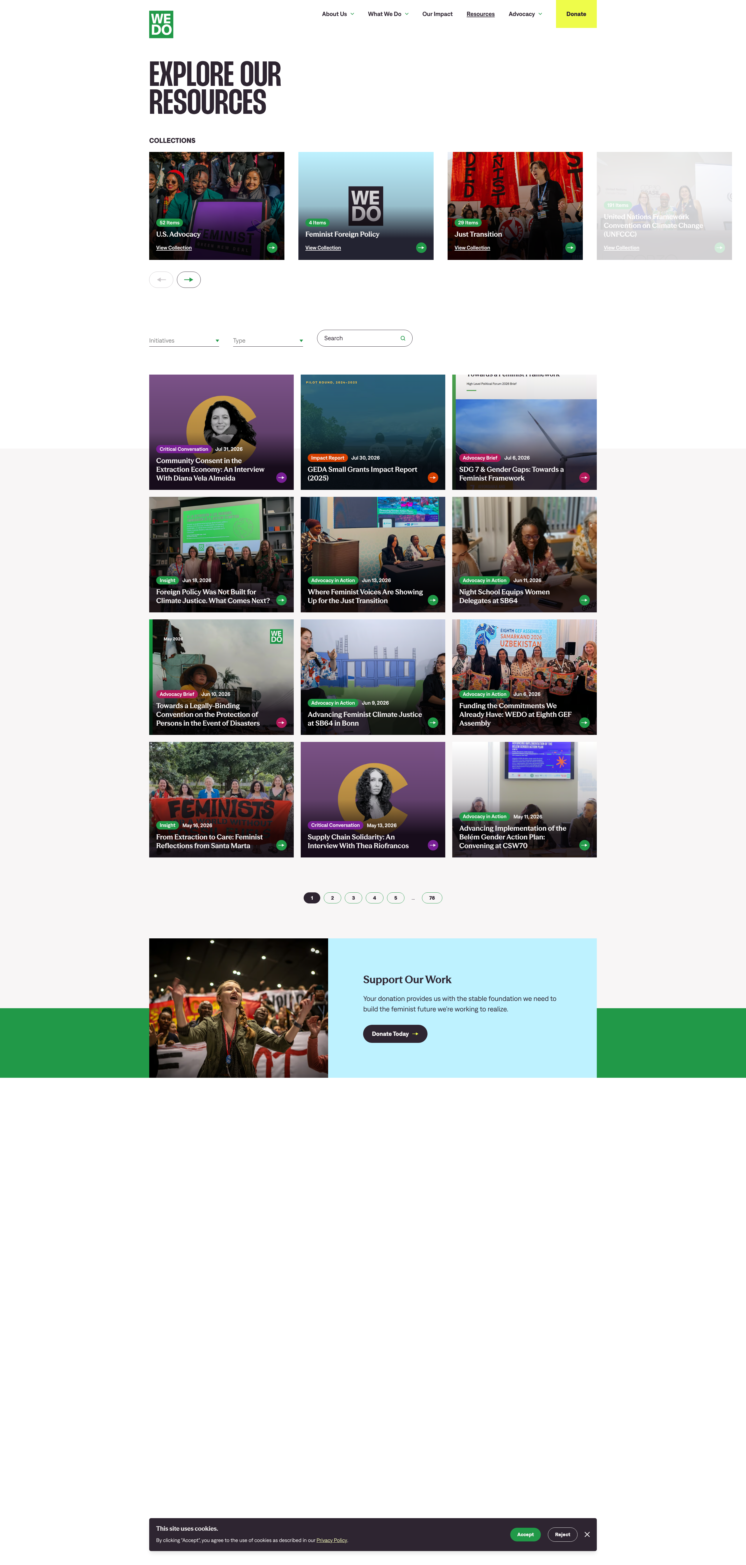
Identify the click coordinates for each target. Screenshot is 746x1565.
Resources (481, 13)
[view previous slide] (161, 280)
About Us (334, 13)
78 (432, 898)
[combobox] (150, 340)
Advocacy (522, 13)
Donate (576, 13)
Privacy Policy (331, 1540)
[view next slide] (189, 280)
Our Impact (438, 13)
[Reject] (587, 1534)
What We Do (385, 13)
